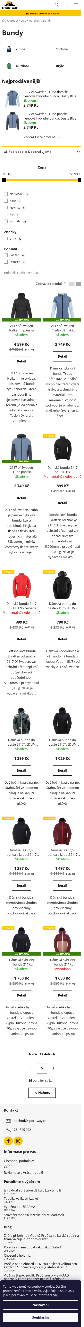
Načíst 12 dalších (42, 1054)
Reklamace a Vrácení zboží (23, 1172)
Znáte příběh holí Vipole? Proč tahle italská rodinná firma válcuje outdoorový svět (41, 1237)
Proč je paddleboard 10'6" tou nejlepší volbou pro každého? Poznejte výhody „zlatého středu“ (40, 1265)
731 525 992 (22, 1130)
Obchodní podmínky (19, 1161)
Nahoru (44, 1092)
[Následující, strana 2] (42, 1069)
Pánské (17, 255)
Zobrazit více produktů (40, 137)
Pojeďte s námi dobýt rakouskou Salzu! (32, 1247)
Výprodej (18, 221)
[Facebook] (8, 1141)
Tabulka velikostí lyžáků (21, 1198)
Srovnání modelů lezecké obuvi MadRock (34, 1215)
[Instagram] (18, 1141)
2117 (15, 238)
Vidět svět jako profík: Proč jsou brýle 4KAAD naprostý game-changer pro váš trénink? (36, 1277)
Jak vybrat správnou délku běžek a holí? (32, 1190)
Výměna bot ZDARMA (19, 1207)
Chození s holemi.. (17, 1255)
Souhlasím (40, 1317)
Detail (21, 361)
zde (55, 1295)
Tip (14, 214)
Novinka (17, 207)
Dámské (17, 262)
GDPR (8, 1167)
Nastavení (41, 1305)
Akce (15, 201)
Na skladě (19, 194)
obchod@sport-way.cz (30, 1121)
